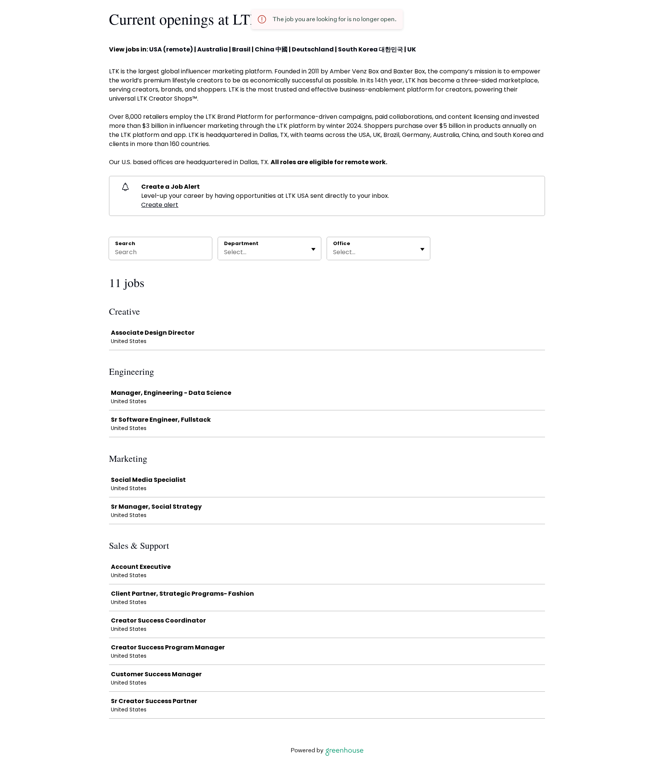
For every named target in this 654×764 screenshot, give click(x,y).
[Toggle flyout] (313, 249)
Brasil (241, 49)
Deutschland (313, 49)
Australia (212, 49)
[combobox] (225, 252)
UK (411, 49)
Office (341, 243)
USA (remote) (171, 49)
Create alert (159, 204)
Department (241, 243)
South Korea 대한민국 (370, 49)
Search (125, 243)
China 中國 (271, 49)
